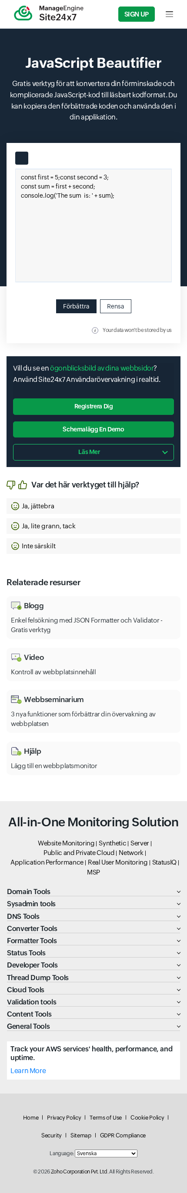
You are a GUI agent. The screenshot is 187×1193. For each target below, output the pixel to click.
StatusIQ (164, 862)
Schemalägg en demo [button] (93, 429)
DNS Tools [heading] (23, 916)
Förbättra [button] (76, 306)
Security (51, 1135)
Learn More (28, 1071)
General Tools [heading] (28, 1026)
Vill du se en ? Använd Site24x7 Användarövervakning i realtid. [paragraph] (86, 374)
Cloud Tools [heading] (25, 990)
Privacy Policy (64, 1117)
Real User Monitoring (118, 862)
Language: (62, 1153)
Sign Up (136, 14)
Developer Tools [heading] (32, 965)
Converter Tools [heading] (32, 929)
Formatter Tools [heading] (32, 941)
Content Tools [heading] (29, 1014)
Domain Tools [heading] (28, 892)
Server (139, 843)
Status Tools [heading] (26, 953)
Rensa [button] (115, 306)
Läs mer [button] (89, 451)
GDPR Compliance (123, 1135)
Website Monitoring (66, 843)
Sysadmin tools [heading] (31, 904)
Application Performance (46, 862)
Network (131, 852)
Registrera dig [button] (93, 406)
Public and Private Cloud (78, 852)
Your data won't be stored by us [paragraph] (137, 330)
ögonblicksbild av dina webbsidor (102, 368)
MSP (93, 872)
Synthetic (112, 843)
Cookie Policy (147, 1117)
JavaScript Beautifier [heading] (93, 63)
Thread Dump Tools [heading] (38, 978)
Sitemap (80, 1135)
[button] (93, 506)
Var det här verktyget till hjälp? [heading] (85, 484)
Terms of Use (106, 1117)
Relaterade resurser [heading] (43, 582)
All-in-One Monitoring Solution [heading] (93, 822)
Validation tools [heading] (31, 1002)
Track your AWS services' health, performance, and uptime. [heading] (91, 1053)
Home (31, 1117)
